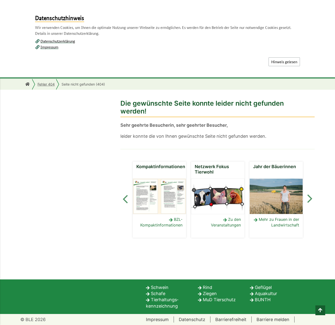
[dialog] (167, 162)
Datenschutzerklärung (57, 41)
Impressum (49, 47)
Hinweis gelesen (284, 61)
